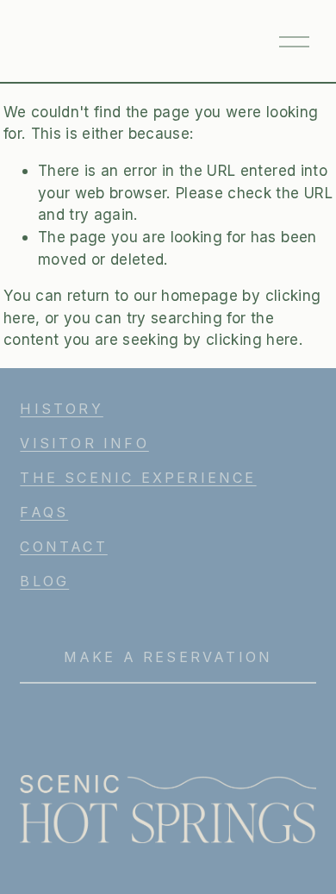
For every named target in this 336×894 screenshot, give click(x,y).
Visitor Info (84, 443)
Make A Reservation (168, 657)
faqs (44, 512)
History (61, 408)
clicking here (252, 339)
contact (63, 546)
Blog (44, 581)
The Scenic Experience (138, 477)
